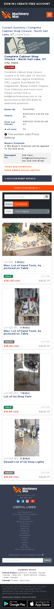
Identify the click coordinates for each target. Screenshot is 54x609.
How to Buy (25, 517)
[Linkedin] (18, 501)
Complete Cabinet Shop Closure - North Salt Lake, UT (25, 31)
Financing (24, 524)
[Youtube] (33, 501)
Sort (8, 211)
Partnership (24, 519)
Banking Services (25, 522)
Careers (24, 542)
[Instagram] (28, 501)
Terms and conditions (18, 166)
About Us (25, 528)
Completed (21, 204)
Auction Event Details (20, 178)
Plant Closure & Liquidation (24, 514)
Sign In (9, 3)
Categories (25, 531)
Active (8, 204)
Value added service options (22, 170)
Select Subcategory (26, 187)
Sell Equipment (25, 512)
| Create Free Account (32, 3)
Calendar (25, 538)
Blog (25, 545)
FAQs (24, 540)
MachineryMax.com (26, 495)
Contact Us (25, 526)
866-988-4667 (26, 498)
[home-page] (15, 14)
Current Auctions (13, 27)
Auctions (25, 533)
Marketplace (24, 535)
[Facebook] (22, 501)
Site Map (25, 547)
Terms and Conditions (25, 549)
